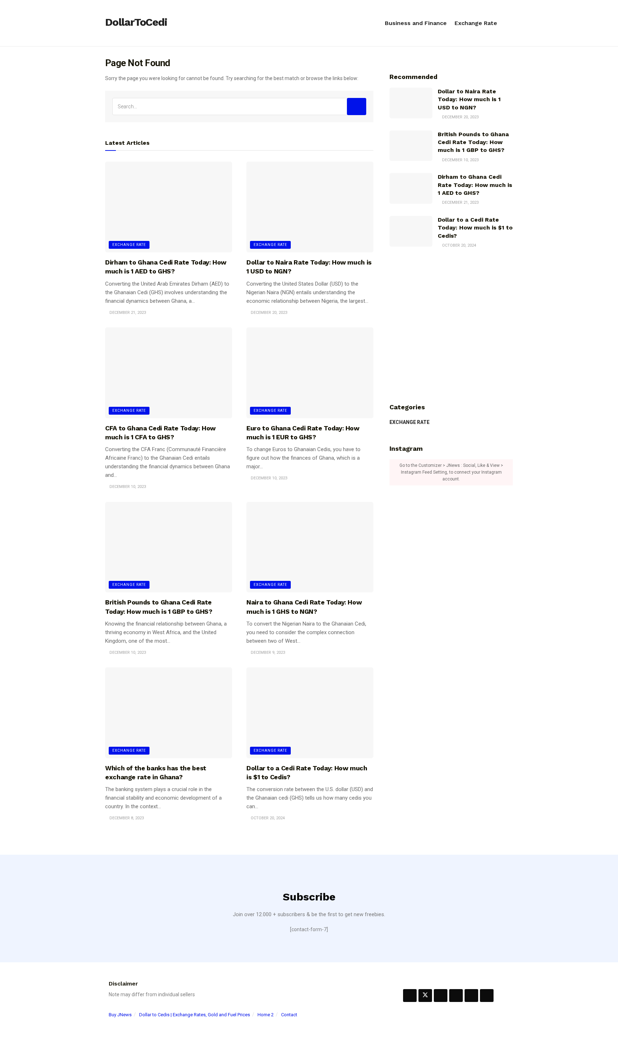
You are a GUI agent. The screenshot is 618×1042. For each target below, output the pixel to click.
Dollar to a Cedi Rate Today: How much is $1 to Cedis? (475, 227)
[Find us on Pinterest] (456, 995)
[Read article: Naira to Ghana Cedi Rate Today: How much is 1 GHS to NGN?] (309, 547)
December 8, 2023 (126, 818)
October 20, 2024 (267, 818)
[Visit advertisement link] (451, 325)
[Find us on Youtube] (487, 995)
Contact (289, 1014)
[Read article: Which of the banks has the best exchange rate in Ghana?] (168, 712)
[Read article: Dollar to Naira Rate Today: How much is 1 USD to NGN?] (309, 207)
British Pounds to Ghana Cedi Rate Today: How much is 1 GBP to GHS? (473, 142)
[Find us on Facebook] (410, 995)
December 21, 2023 (127, 312)
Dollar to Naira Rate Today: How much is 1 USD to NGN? (469, 99)
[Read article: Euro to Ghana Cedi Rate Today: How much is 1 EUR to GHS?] (309, 372)
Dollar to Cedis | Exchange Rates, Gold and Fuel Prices (194, 1014)
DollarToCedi (136, 22)
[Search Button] (510, 23)
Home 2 (266, 1014)
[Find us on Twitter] (425, 995)
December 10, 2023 (127, 486)
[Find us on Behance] (440, 995)
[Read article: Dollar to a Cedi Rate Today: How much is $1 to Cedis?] (309, 712)
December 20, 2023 (268, 312)
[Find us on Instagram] (471, 995)
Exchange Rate (476, 23)
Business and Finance (416, 23)
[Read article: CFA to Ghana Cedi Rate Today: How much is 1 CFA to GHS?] (168, 372)
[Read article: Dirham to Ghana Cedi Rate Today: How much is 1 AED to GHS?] (168, 207)
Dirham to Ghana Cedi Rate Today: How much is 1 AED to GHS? (475, 184)
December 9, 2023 (267, 652)
